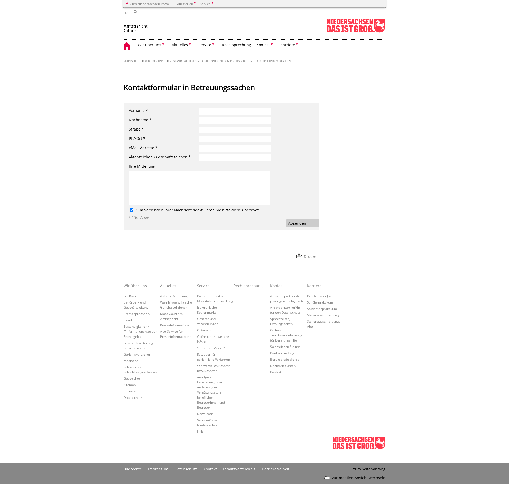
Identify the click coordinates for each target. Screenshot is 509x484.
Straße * (136, 129)
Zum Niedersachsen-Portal (150, 4)
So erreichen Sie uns (285, 346)
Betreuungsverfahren (275, 61)
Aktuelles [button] (180, 44)
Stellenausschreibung (323, 315)
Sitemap (130, 385)
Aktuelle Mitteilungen (175, 296)
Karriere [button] (287, 44)
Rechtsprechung (236, 44)
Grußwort (131, 296)
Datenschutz (133, 397)
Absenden (297, 223)
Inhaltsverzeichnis (239, 469)
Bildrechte (133, 469)
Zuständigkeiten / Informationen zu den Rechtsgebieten (211, 61)
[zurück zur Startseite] (136, 26)
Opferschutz (206, 330)
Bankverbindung (282, 353)
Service (203, 285)
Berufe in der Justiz (321, 296)
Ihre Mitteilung (142, 166)
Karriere (314, 285)
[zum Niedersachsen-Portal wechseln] (356, 31)
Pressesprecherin (137, 314)
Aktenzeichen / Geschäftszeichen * (160, 156)
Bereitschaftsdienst (284, 359)
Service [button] (205, 44)
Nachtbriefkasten (283, 366)
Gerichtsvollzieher (137, 354)
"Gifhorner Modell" (211, 348)
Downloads (205, 414)
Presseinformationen (175, 325)
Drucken (311, 256)
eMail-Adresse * (143, 147)
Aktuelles (168, 285)
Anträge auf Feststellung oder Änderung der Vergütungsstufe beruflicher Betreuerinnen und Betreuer (211, 392)
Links (200, 431)
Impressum (132, 391)
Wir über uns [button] (149, 44)
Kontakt (277, 285)
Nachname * (140, 119)
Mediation (131, 360)
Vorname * (138, 110)
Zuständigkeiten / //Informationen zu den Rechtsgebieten (140, 331)
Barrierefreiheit (275, 469)
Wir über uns (154, 61)
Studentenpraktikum (322, 308)
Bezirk (128, 320)
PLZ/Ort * (137, 138)
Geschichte (132, 378)
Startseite (131, 61)
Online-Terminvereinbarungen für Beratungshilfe (287, 335)
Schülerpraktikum (320, 302)
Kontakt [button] (263, 44)
